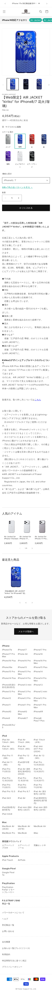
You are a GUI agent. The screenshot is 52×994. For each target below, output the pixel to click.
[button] (4, 12)
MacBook (22, 833)
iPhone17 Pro (40, 650)
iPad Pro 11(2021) (6, 786)
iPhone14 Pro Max (40, 679)
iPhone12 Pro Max (40, 699)
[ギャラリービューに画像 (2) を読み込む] (26, 84)
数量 (4, 192)
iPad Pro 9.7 (24, 791)
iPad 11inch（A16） (39, 740)
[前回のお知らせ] (5, 4)
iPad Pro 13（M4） (23, 756)
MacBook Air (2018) (24, 827)
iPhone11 (6, 705)
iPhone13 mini (24, 685)
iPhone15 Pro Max (24, 672)
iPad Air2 (6, 798)
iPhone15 (22, 667)
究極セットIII (40, 845)
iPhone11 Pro (24, 705)
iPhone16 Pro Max (40, 661)
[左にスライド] (3, 85)
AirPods (21, 860)
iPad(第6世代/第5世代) (8, 808)
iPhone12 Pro (24, 698)
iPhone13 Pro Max (24, 692)
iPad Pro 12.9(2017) (39, 779)
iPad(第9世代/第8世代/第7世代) (40, 800)
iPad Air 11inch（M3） (24, 747)
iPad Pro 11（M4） (7, 756)
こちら (38, 399)
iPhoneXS (6, 711)
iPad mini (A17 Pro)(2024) (38, 748)
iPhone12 (6, 698)
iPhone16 (38, 654)
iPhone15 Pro (8, 671)
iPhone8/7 (23, 718)
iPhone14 (38, 671)
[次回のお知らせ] (47, 4)
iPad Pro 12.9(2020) (7, 779)
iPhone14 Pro (24, 678)
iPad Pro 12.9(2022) (39, 763)
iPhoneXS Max (22, 712)
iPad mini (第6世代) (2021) (25, 808)
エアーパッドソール (24, 846)
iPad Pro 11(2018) (38, 786)
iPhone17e (7, 650)
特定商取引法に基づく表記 (14, 960)
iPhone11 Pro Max (40, 706)
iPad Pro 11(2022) (6, 770)
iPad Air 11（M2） (7, 763)
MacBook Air (40, 826)
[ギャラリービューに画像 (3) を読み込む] (39, 84)
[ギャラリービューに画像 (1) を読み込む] (13, 84)
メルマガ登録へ (26, 631)
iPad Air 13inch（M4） (9, 740)
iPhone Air (23, 654)
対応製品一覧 (8, 925)
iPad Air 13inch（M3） (9, 747)
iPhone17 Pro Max (8, 655)
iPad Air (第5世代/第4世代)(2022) (24, 771)
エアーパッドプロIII (8, 846)
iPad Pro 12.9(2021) (39, 770)
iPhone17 (22, 650)
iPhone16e (7, 667)
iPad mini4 (7, 814)
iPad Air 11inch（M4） (24, 740)
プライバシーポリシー (12, 967)
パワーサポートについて (13, 912)
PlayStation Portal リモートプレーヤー (8, 889)
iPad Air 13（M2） (39, 756)
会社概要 (6, 942)
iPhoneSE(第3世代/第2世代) (8, 686)
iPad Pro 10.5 (8, 791)
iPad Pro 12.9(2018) (23, 779)
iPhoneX (6, 718)
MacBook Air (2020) (8, 827)
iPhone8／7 (10, 180)
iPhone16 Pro (24, 660)
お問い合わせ (8, 931)
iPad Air (22, 798)
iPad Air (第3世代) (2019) (40, 792)
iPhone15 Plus (40, 667)
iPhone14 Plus (9, 678)
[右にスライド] (49, 85)
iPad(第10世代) (23, 763)
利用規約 (6, 954)
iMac (36, 833)
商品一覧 (6, 903)
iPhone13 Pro (8, 691)
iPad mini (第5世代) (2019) (40, 808)
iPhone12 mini (40, 691)
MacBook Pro (8, 833)
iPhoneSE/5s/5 (8, 726)
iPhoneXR (38, 711)
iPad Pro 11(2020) (22, 786)
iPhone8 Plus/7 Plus (39, 719)
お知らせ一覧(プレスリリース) (16, 948)
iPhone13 (38, 685)
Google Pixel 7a (8, 873)
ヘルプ (5, 919)
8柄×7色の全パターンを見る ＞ (17, 187)
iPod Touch (7, 860)
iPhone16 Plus (9, 660)
